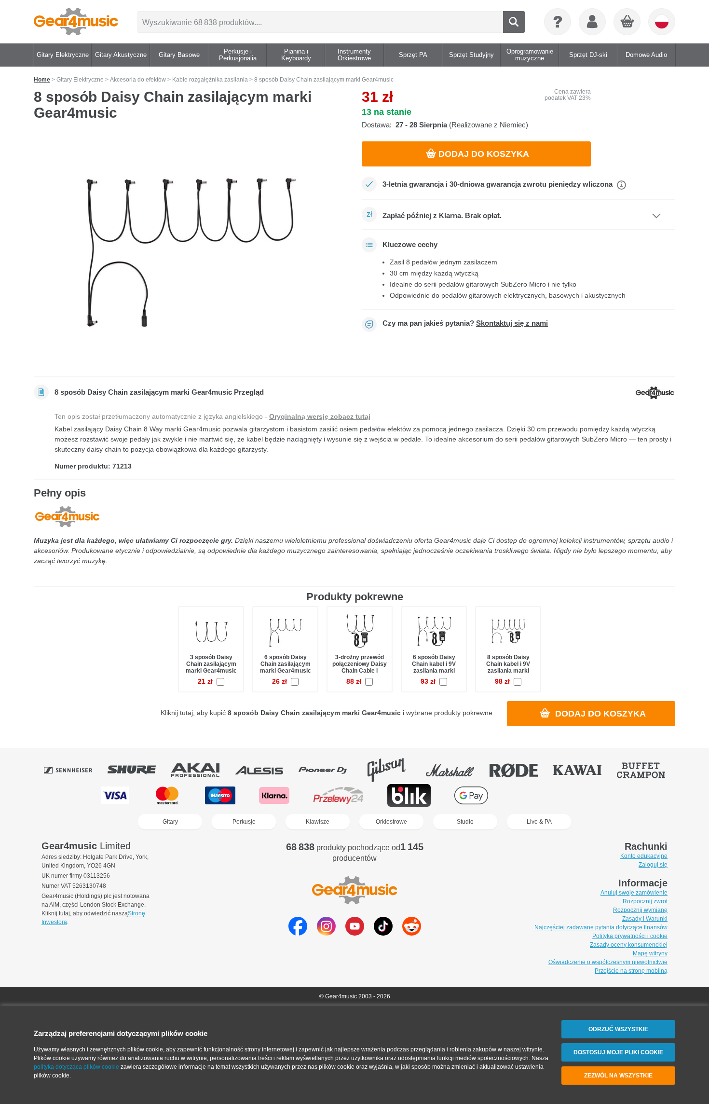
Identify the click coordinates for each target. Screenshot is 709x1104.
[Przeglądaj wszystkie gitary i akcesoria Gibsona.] (393, 770)
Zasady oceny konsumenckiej (629, 944)
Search (514, 22)
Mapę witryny (650, 953)
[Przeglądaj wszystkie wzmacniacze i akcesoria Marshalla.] (457, 770)
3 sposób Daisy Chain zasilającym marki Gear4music (211, 664)
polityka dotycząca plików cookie (76, 1066)
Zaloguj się (653, 864)
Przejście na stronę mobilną (631, 970)
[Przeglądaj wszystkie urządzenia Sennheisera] (75, 770)
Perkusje (244, 821)
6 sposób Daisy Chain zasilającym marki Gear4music (285, 664)
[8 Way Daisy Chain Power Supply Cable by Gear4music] (190, 252)
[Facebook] (297, 933)
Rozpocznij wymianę (640, 910)
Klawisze (317, 821)
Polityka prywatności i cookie (630, 936)
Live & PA (539, 821)
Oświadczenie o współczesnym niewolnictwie (608, 962)
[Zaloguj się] (592, 22)
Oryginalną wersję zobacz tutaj (319, 416)
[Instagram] (326, 933)
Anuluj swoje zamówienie (634, 892)
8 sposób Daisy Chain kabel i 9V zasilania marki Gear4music (508, 667)
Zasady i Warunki (645, 918)
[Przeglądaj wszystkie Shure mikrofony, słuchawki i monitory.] (138, 770)
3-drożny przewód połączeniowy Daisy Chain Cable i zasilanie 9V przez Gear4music (359, 671)
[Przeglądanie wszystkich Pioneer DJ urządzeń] (329, 770)
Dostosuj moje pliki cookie (618, 1052)
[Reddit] (411, 933)
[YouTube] (354, 933)
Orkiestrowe (391, 821)
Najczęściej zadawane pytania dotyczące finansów (601, 927)
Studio (465, 821)
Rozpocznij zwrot (645, 901)
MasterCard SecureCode (532, 795)
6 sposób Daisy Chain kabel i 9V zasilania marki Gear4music (434, 667)
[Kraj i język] (662, 22)
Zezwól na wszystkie (618, 1075)
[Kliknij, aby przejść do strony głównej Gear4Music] (76, 22)
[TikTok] (383, 933)
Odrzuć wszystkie (618, 1029)
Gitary (170, 821)
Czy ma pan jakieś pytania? (465, 323)
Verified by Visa (591, 795)
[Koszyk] (627, 22)
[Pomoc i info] (558, 22)
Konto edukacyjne (644, 856)
